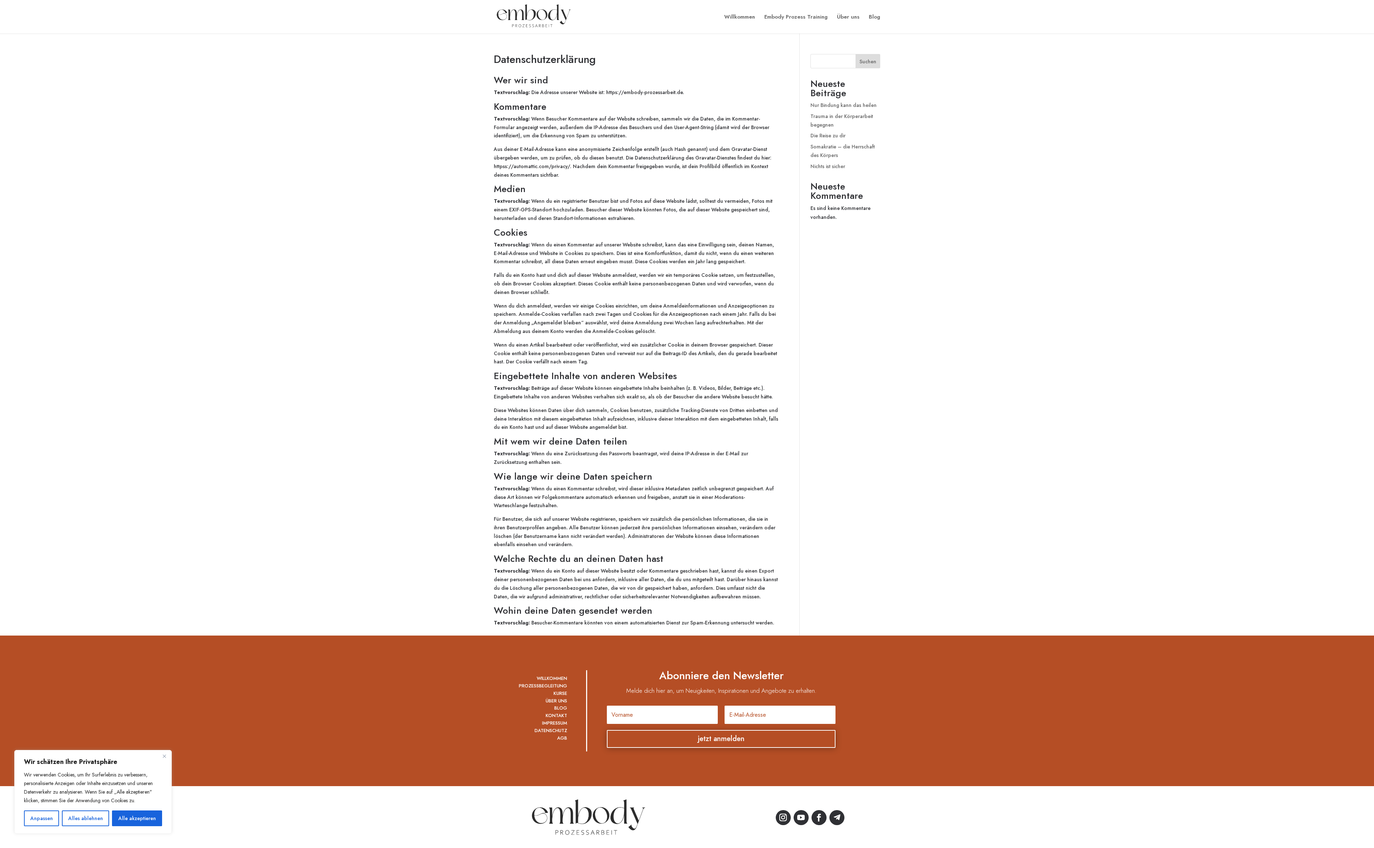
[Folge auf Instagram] (783, 817)
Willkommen (739, 17)
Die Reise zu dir (828, 135)
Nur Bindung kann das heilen (843, 105)
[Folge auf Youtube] (801, 817)
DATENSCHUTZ (551, 730)
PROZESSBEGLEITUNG (543, 685)
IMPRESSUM (554, 723)
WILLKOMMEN (552, 678)
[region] (93, 792)
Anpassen (41, 818)
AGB (562, 738)
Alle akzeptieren (137, 818)
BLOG (560, 708)
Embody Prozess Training (796, 17)
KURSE (560, 693)
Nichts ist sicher (827, 166)
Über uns (848, 17)
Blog (874, 17)
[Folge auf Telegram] (836, 817)
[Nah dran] (164, 756)
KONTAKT (556, 715)
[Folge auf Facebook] (819, 817)
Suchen (867, 61)
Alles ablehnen (85, 818)
